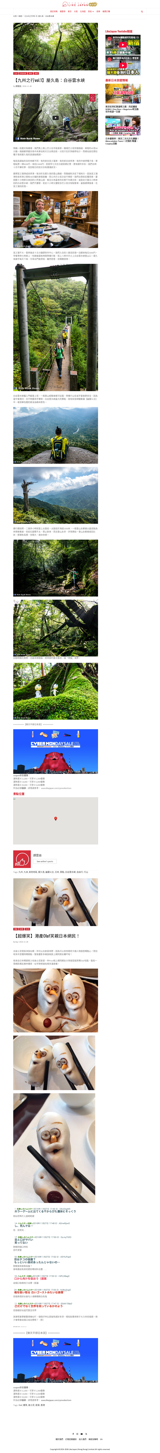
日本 (57, 872)
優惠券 (62, 11)
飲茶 (37, 1405)
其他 (90, 11)
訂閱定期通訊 (71, 1439)
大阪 (76, 11)
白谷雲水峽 (70, 872)
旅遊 (36, 73)
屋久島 (41, 872)
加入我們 (82, 1439)
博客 (30, 73)
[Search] (142, 11)
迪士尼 (31, 1405)
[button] (55, 819)
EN (101, 1439)
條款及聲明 (93, 1439)
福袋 (24, 788)
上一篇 (55, 1414)
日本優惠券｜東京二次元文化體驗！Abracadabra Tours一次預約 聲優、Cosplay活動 (122, 141)
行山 (86, 872)
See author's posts (45, 861)
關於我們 (59, 1439)
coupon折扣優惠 (20, 775)
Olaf (20, 1405)
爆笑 (25, 1405)
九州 (15, 73)
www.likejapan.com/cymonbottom (56, 1400)
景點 (62, 872)
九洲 (26, 872)
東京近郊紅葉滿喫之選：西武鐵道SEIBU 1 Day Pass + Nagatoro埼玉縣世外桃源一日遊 (122, 109)
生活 (27, 929)
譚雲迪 (19, 86)
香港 (43, 1405)
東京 (70, 11)
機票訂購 (106, 11)
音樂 (98, 11)
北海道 (83, 11)
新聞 (21, 929)
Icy (17, 942)
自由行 (80, 872)
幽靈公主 (49, 872)
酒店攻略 (54, 11)
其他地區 (23, 73)
